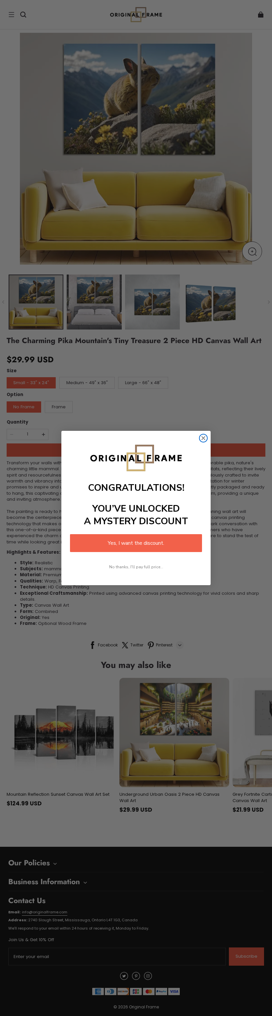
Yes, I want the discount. (136, 543)
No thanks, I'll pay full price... (136, 567)
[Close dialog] (203, 438)
